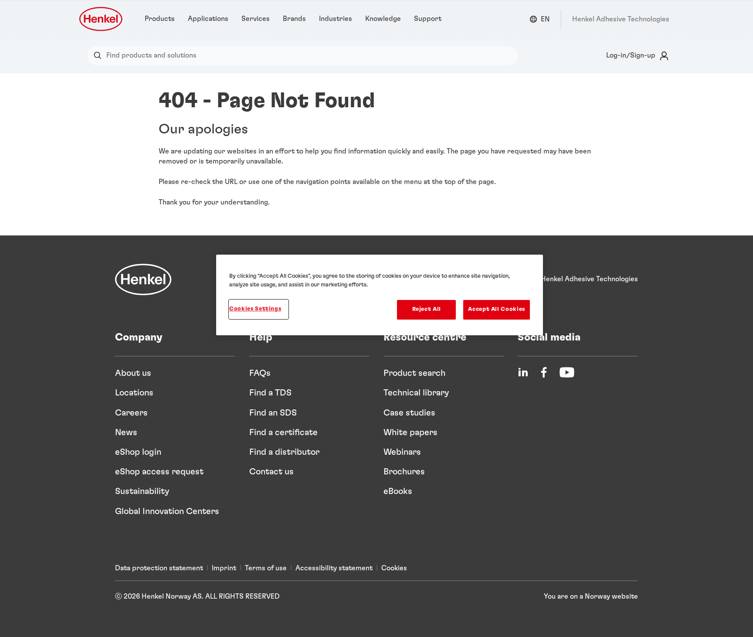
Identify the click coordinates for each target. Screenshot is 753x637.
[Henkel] (143, 279)
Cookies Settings (255, 309)
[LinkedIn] (523, 372)
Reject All (426, 309)
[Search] (99, 55)
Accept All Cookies (496, 309)
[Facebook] (544, 372)
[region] (379, 295)
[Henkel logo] (101, 19)
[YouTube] (567, 372)
